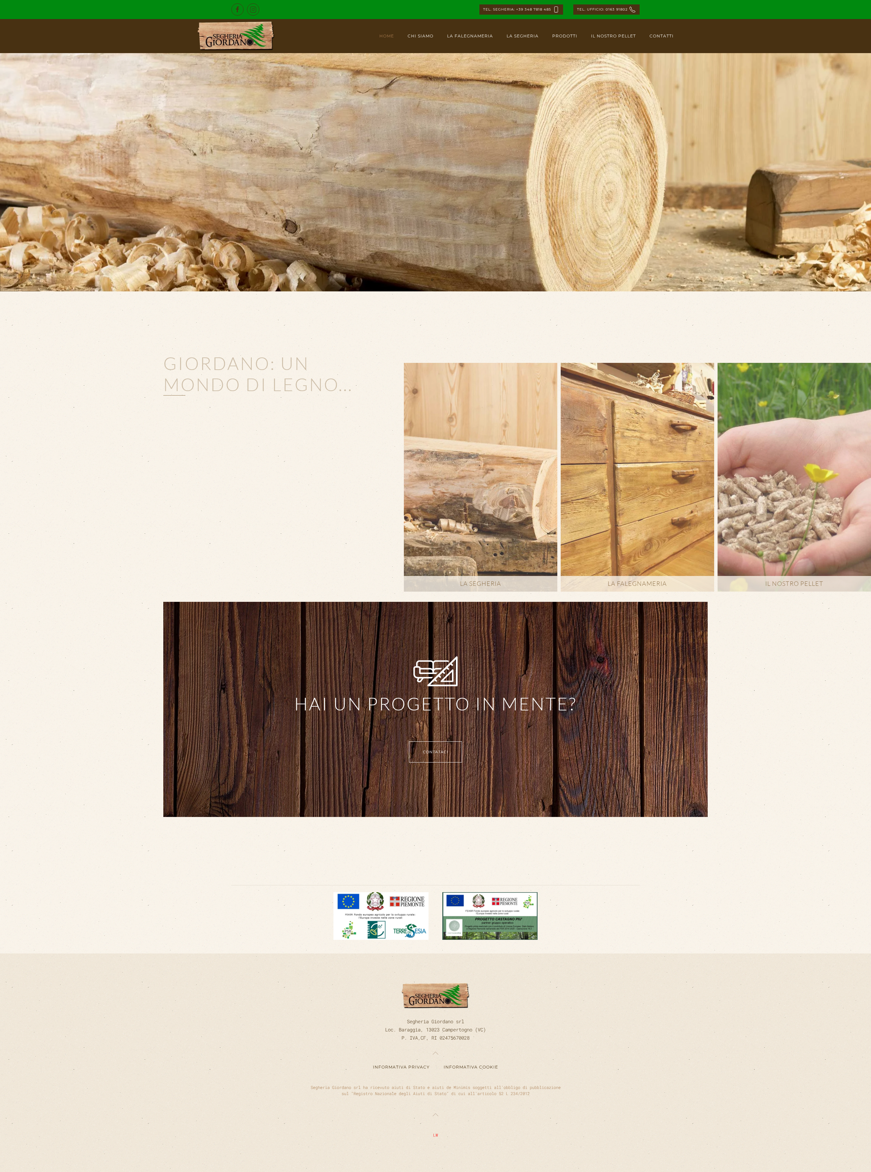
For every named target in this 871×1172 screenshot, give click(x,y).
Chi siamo (420, 35)
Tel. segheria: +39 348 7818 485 (518, 9)
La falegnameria (470, 35)
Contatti (662, 35)
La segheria (523, 35)
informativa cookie (471, 1067)
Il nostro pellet (613, 35)
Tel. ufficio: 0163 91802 (603, 9)
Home (386, 35)
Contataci (435, 752)
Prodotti (564, 35)
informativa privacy (401, 1067)
